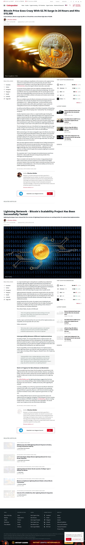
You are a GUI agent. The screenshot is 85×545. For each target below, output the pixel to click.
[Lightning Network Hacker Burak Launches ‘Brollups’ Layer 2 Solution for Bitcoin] (9, 470)
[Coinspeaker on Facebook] (71, 1)
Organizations (20, 517)
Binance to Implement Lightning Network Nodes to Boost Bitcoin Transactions (34, 481)
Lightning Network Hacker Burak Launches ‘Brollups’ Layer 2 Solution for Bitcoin (33, 469)
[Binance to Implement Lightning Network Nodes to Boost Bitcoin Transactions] (9, 482)
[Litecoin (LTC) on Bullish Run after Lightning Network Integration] (9, 494)
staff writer (20, 472)
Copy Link (8, 98)
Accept (68, 539)
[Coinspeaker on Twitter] (73, 1)
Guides (27, 5)
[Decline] (82, 533)
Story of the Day (7, 515)
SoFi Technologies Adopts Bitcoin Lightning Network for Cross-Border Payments (34, 457)
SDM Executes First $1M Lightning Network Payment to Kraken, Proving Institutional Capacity (34, 445)
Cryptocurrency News (28, 168)
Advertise (64, 1)
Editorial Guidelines (61, 522)
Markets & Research (59, 5)
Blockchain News (27, 466)
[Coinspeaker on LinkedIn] (78, 1)
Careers (59, 520)
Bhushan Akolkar (12, 19)
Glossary (19, 526)
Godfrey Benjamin (22, 495)
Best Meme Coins (35, 524)
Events (59, 144)
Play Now (69, 542)
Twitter (7, 87)
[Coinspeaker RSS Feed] (80, 1)
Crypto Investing (34, 5)
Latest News (61, 106)
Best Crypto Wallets (35, 526)
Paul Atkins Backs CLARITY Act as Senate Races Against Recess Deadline (72, 120)
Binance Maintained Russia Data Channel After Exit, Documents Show (72, 112)
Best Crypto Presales (35, 520)
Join (50, 193)
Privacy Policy (60, 529)
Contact (57, 1)
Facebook (8, 84)
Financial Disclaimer (61, 526)
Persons (19, 520)
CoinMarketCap (21, 86)
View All (78, 102)
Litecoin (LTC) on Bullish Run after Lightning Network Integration (35, 493)
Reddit (7, 94)
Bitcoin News (20, 168)
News (23, 5)
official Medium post (24, 379)
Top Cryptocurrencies (65, 80)
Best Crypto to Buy (35, 515)
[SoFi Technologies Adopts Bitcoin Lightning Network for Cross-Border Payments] (9, 458)
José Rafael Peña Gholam (24, 448)
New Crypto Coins (35, 522)
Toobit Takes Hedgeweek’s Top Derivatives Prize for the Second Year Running (72, 137)
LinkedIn (8, 96)
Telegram (8, 91)
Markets (6, 517)
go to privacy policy (77, 539)
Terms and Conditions (62, 524)
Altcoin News (20, 490)
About (51, 1)
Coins (18, 515)
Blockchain (6, 522)
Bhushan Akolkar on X (28, 187)
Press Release (7, 524)
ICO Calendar (42, 5)
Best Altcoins (34, 517)
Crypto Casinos (49, 5)
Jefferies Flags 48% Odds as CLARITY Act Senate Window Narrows (71, 129)
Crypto (5, 520)
